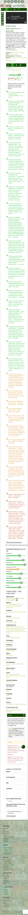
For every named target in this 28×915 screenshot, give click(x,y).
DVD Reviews (7, 854)
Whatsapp (6, 875)
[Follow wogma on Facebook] (8, 1)
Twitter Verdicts (7, 849)
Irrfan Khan (12, 54)
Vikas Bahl (21, 52)
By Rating (6, 832)
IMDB (14, 600)
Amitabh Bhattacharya (13, 675)
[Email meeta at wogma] (22, 1)
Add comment (17, 70)
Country (5, 840)
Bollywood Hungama (14, 103)
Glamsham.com (18, 205)
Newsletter (6, 877)
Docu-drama (19, 57)
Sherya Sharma (18, 631)
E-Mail (5, 902)
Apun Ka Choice (12, 94)
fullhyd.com (11, 188)
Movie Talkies (19, 256)
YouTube (20, 598)
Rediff (10, 302)
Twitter (5, 878)
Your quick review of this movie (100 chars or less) (15, 805)
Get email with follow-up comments (14, 812)
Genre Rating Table (8, 837)
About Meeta (7, 861)
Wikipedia (9, 600)
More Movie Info (10, 60)
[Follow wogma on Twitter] (12, 1)
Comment (9, 788)
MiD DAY (18, 242)
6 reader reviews (20, 69)
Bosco (8, 664)
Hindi (7, 695)
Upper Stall (11, 343)
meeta (8, 691)
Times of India (16, 528)
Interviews (6, 894)
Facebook (14, 598)
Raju (16, 54)
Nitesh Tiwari (14, 52)
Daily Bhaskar (19, 115)
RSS (4, 883)
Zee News (16, 360)
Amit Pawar (9, 655)
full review (21, 111)
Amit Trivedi (9, 670)
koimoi (14, 503)
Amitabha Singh (10, 651)
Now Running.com (19, 283)
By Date (5, 828)
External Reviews (8, 847)
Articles (5, 889)
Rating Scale (6, 866)
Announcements (8, 868)
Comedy (13, 57)
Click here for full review (12, 50)
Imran (8, 659)
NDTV (16, 270)
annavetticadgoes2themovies (16, 376)
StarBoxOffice (12, 328)
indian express (12, 448)
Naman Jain (9, 628)
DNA (15, 144)
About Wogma (7, 860)
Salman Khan (10, 612)
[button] (2, 9)
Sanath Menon (10, 626)
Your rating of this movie (13, 798)
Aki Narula (9, 682)
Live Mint (16, 513)
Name (8, 771)
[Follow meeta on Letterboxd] (19, 1)
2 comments (9, 70)
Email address (10, 777)
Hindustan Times (13, 427)
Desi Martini (11, 403)
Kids (7, 59)
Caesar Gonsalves (15, 664)
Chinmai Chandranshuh (17, 630)
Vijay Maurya (9, 642)
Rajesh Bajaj (9, 646)
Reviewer (5, 841)
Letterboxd (6, 882)
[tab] (8, 65)
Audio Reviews (7, 852)
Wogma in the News (9, 869)
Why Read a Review (8, 865)
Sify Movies (16, 311)
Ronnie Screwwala (20, 612)
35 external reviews (18, 67)
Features (5, 892)
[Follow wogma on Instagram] (15, 1)
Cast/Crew (6, 833)
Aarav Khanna (17, 628)
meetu (10, 742)
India (7, 700)
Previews (5, 891)
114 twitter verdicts (11, 69)
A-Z (4, 830)
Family (24, 57)
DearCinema (12, 392)
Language (6, 838)
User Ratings (7, 851)
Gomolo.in (17, 219)
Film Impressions (18, 161)
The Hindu (11, 468)
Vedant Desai (10, 631)
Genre (5, 835)
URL (7, 783)
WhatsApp (6, 900)
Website (8, 598)
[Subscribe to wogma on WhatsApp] (5, 1)
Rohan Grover (19, 626)
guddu (10, 715)
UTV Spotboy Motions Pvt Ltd (14, 604)
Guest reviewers (7, 863)
